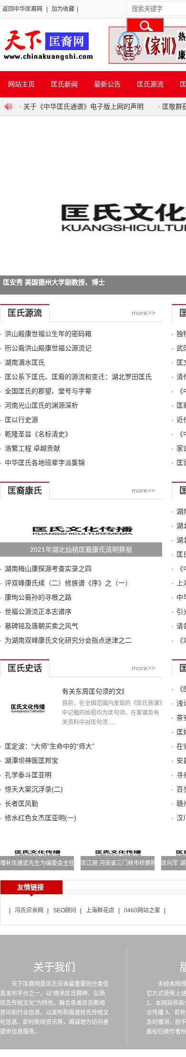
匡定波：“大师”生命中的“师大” (49, 746)
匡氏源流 (150, 84)
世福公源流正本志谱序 (38, 611)
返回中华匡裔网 (22, 9)
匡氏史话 (25, 668)
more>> (143, 313)
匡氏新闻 (64, 84)
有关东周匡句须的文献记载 (93, 691)
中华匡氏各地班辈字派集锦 (45, 462)
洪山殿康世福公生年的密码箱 (48, 334)
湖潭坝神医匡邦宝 (31, 760)
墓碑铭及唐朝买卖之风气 (41, 626)
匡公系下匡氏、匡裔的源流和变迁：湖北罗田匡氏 (78, 377)
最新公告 (107, 84)
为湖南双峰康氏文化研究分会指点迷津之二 (68, 640)
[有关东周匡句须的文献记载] (27, 732)
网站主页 (21, 84)
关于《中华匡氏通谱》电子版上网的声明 (83, 106)
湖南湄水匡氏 (25, 362)
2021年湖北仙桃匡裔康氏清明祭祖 (81, 549)
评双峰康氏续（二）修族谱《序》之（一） (68, 583)
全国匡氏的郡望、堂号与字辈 (48, 391)
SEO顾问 (64, 910)
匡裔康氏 (25, 491)
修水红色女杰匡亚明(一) (40, 818)
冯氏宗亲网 (29, 910)
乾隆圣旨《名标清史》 (38, 434)
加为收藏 (63, 9)
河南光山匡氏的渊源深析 (41, 405)
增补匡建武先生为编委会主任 (37, 863)
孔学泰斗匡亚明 (28, 775)
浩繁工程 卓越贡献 (32, 448)
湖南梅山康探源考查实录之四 (48, 568)
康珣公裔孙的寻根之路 (38, 597)
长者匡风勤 (21, 803)
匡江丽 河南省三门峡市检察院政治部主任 (133, 863)
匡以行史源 (21, 419)
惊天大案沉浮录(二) (34, 789)
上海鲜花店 (100, 910)
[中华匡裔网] (47, 61)
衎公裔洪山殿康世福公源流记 (48, 348)
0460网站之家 (142, 910)
